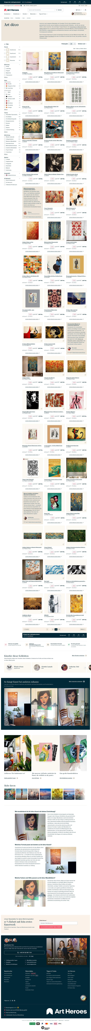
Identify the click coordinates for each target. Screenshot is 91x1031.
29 (59, 629)
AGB (34, 1020)
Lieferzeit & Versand (31, 962)
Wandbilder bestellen (32, 960)
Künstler (25, 14)
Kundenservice (78, 13)
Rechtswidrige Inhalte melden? (51, 1020)
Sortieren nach (81, 43)
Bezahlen (8, 962)
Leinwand (42, 36)
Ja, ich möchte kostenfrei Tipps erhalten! (51, 926)
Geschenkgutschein (31, 964)
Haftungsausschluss (40, 1020)
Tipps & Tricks (42, 14)
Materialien (33, 14)
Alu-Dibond (51, 36)
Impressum (66, 1020)
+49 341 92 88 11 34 (80, 14)
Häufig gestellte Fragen (11, 960)
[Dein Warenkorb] (85, 10)
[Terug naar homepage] (11, 10)
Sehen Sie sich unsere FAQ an (35, 216)
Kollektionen (16, 14)
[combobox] (41, 10)
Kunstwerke (7, 14)
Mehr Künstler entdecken (78, 655)
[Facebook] (14, 1001)
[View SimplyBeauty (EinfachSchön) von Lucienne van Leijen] (50, 697)
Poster (46, 36)
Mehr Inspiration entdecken (75, 681)
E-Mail (32, 956)
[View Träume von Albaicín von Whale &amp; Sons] (16, 693)
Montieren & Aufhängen (11, 964)
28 (56, 629)
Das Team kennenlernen (54, 962)
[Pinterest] (12, 1001)
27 (52, 629)
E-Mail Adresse (43, 920)
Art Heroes (71, 971)
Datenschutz (60, 1020)
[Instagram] (10, 1001)
